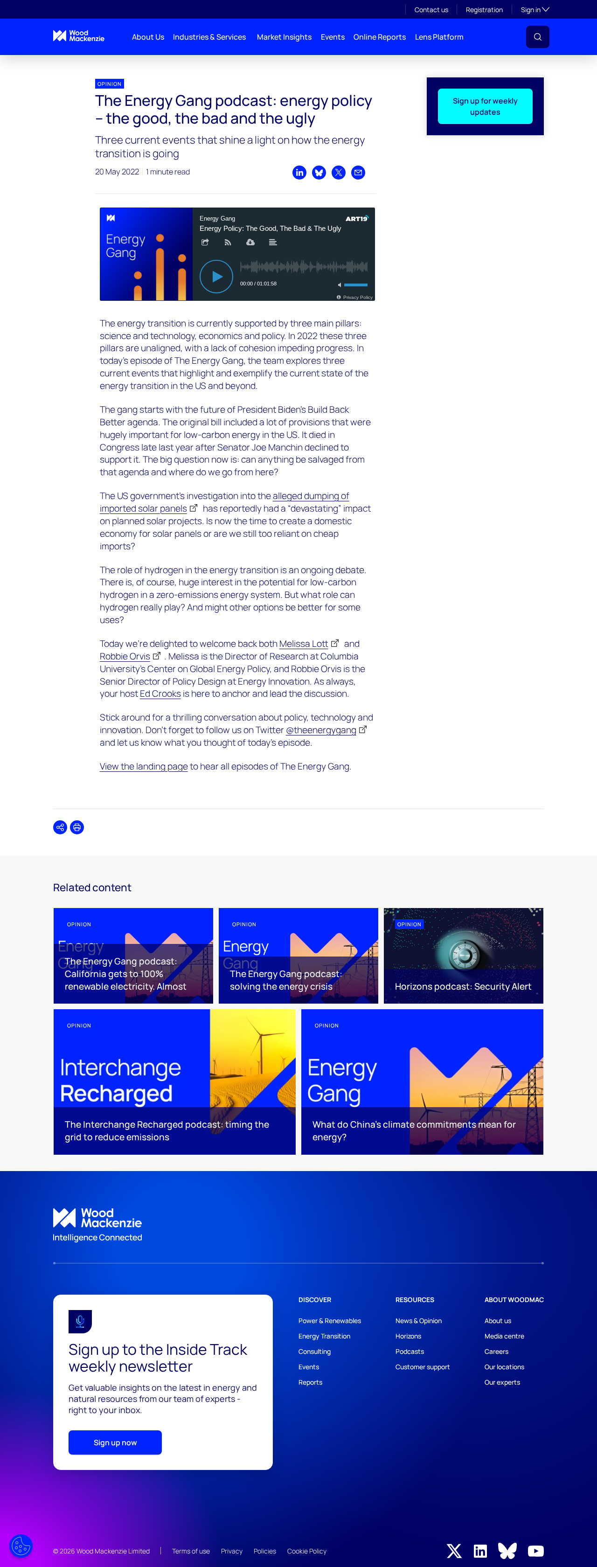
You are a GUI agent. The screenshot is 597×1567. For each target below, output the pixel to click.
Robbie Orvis (125, 656)
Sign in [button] (535, 9)
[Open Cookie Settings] (21, 1546)
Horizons (408, 1335)
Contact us (431, 9)
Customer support (423, 1366)
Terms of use (191, 1550)
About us (498, 1320)
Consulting (314, 1351)
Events (333, 37)
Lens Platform (439, 37)
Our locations (504, 1366)
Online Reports (380, 37)
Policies (265, 1550)
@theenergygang (321, 730)
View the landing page (144, 766)
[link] (298, 1225)
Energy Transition (324, 1335)
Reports (310, 1382)
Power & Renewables (329, 1320)
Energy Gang (68, 63)
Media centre (504, 1335)
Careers (496, 1351)
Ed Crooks (160, 693)
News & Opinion (419, 1320)
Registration (484, 9)
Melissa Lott (303, 644)
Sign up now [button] (115, 1442)
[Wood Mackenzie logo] (78, 35)
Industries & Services (209, 37)
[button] (537, 37)
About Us (148, 37)
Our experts (502, 1382)
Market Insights (284, 37)
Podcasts (410, 1351)
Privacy (232, 1550)
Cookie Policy (306, 1550)
